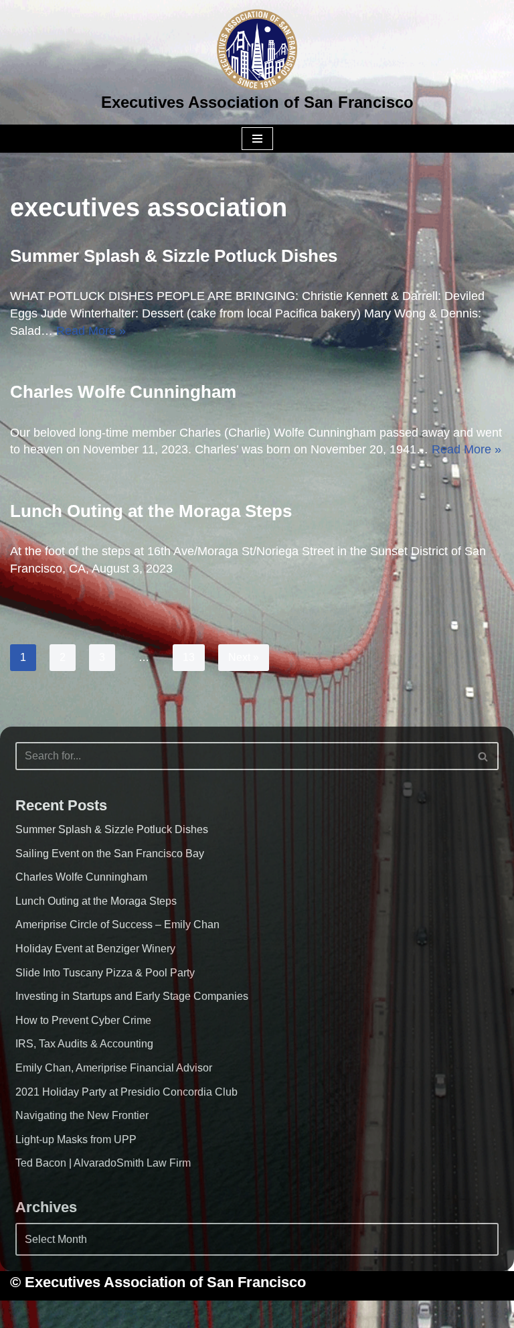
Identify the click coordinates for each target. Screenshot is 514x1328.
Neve (189, 1314)
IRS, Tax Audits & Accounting (84, 1043)
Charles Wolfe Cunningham (123, 392)
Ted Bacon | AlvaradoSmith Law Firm (103, 1163)
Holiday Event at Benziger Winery (95, 948)
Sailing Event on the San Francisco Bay (109, 853)
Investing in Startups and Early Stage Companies (131, 996)
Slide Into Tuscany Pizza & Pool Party (105, 972)
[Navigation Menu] (257, 138)
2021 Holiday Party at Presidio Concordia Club (126, 1092)
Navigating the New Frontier (82, 1115)
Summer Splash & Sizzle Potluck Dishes (173, 256)
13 (189, 657)
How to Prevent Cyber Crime (83, 1020)
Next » (243, 657)
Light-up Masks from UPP (76, 1139)
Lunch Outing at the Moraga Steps (151, 511)
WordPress (309, 1314)
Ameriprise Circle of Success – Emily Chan (117, 924)
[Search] (483, 756)
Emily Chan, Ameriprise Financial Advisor (113, 1068)
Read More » (91, 331)
